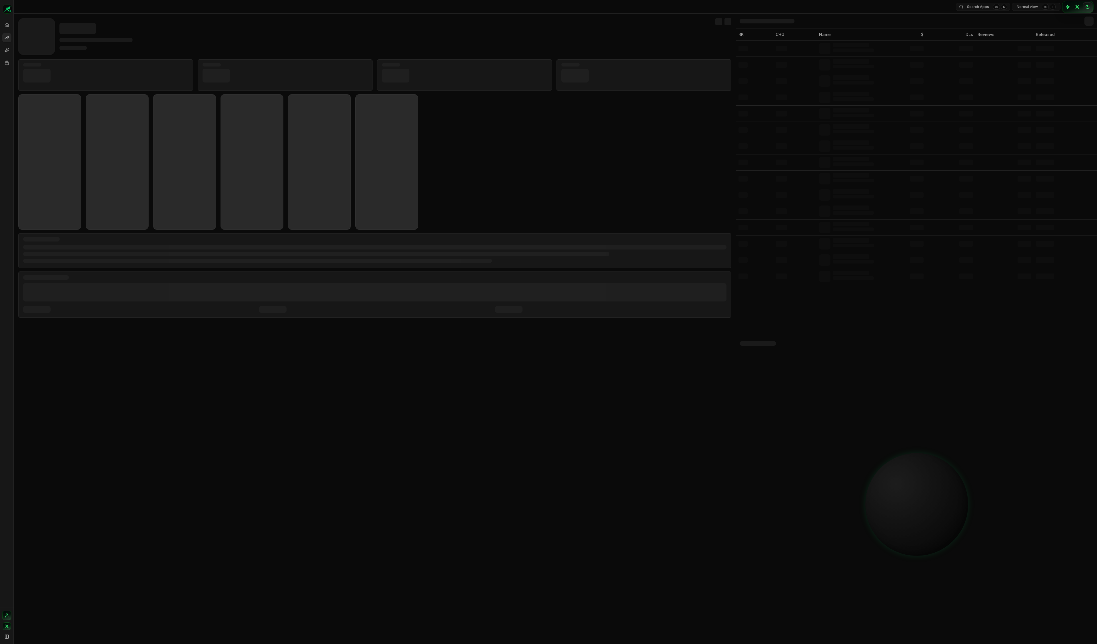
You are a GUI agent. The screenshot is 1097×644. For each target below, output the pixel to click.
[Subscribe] (1068, 7)
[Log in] (6, 615)
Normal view (1035, 7)
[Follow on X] (7, 626)
